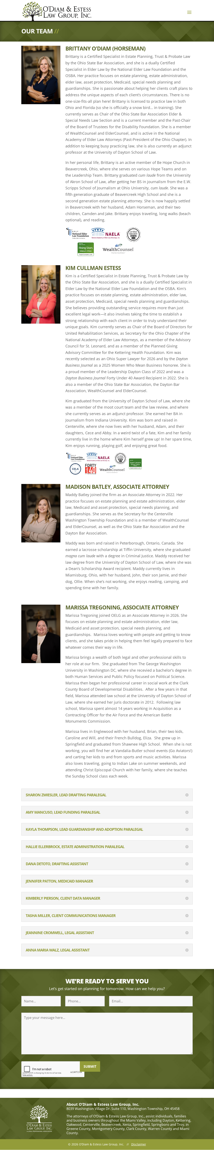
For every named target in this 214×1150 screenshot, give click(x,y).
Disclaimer (138, 1144)
